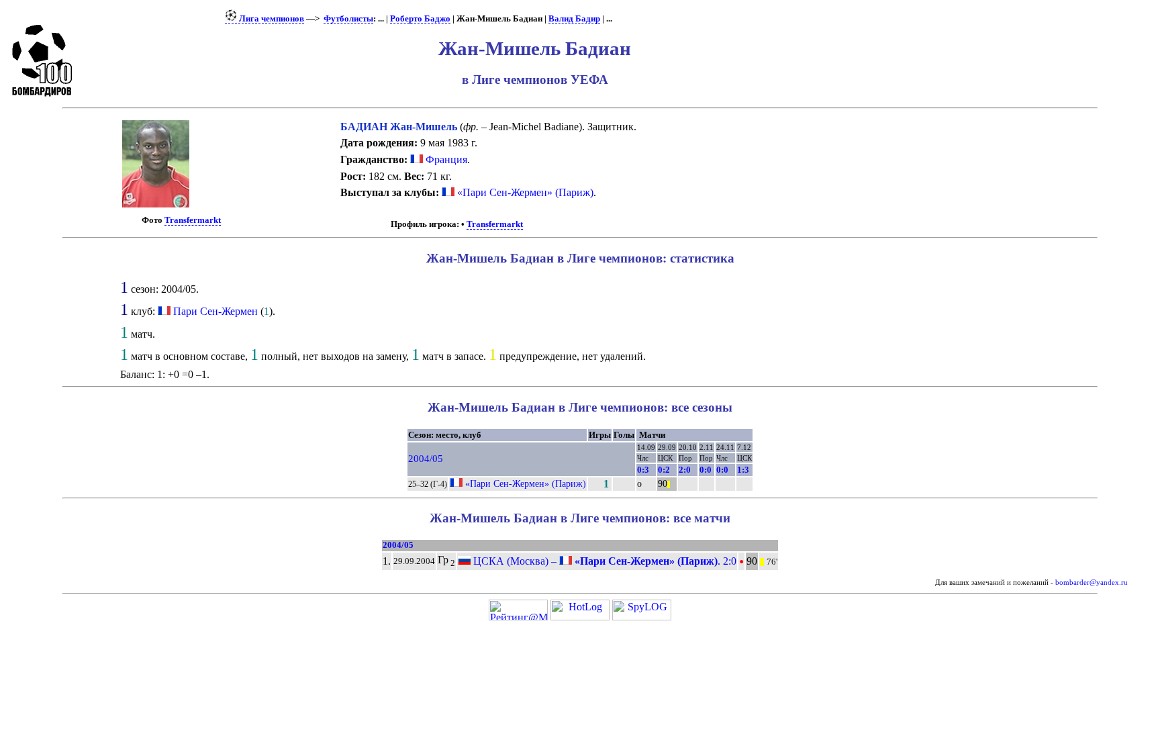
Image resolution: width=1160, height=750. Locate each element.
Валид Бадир (574, 19)
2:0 (685, 470)
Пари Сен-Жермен (215, 311)
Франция (445, 159)
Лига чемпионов (270, 19)
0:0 (705, 470)
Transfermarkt (192, 220)
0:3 (643, 470)
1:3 (743, 470)
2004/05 (425, 458)
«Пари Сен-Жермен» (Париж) (523, 192)
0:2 (664, 470)
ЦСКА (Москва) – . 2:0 (603, 561)
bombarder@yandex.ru (1091, 582)
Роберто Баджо (420, 19)
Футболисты (348, 19)
